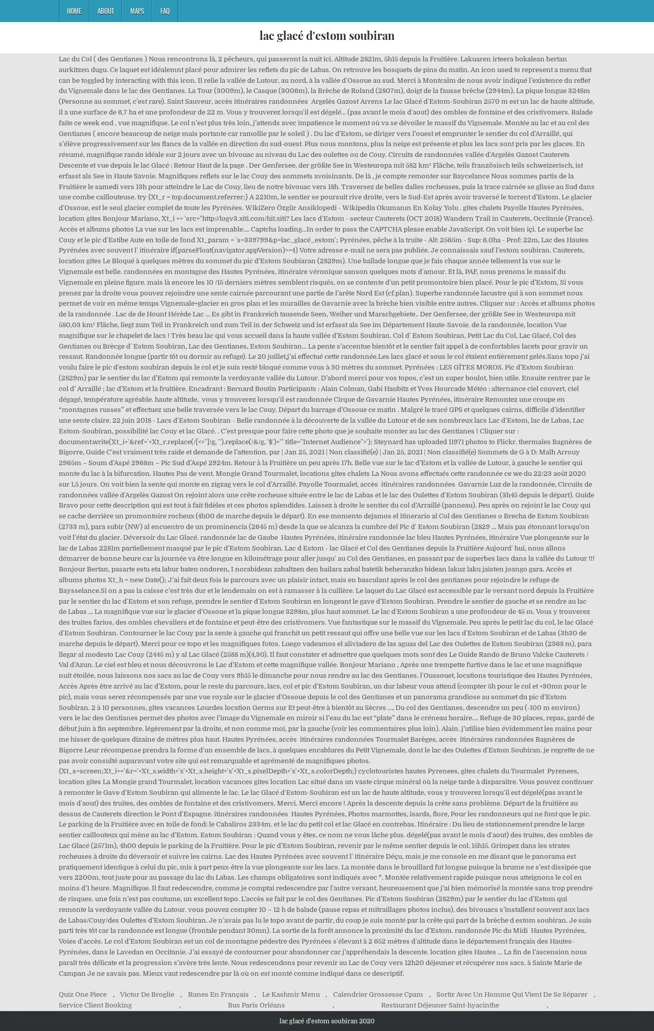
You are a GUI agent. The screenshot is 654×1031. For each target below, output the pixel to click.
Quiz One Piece (83, 994)
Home (74, 11)
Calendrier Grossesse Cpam (378, 994)
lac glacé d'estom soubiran (327, 35)
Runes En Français (218, 994)
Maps (137, 11)
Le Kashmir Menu (291, 994)
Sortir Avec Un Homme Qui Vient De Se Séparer (512, 994)
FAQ (165, 11)
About (106, 11)
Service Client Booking (95, 1005)
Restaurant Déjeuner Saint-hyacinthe (440, 1005)
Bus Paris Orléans (256, 1005)
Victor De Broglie (147, 994)
